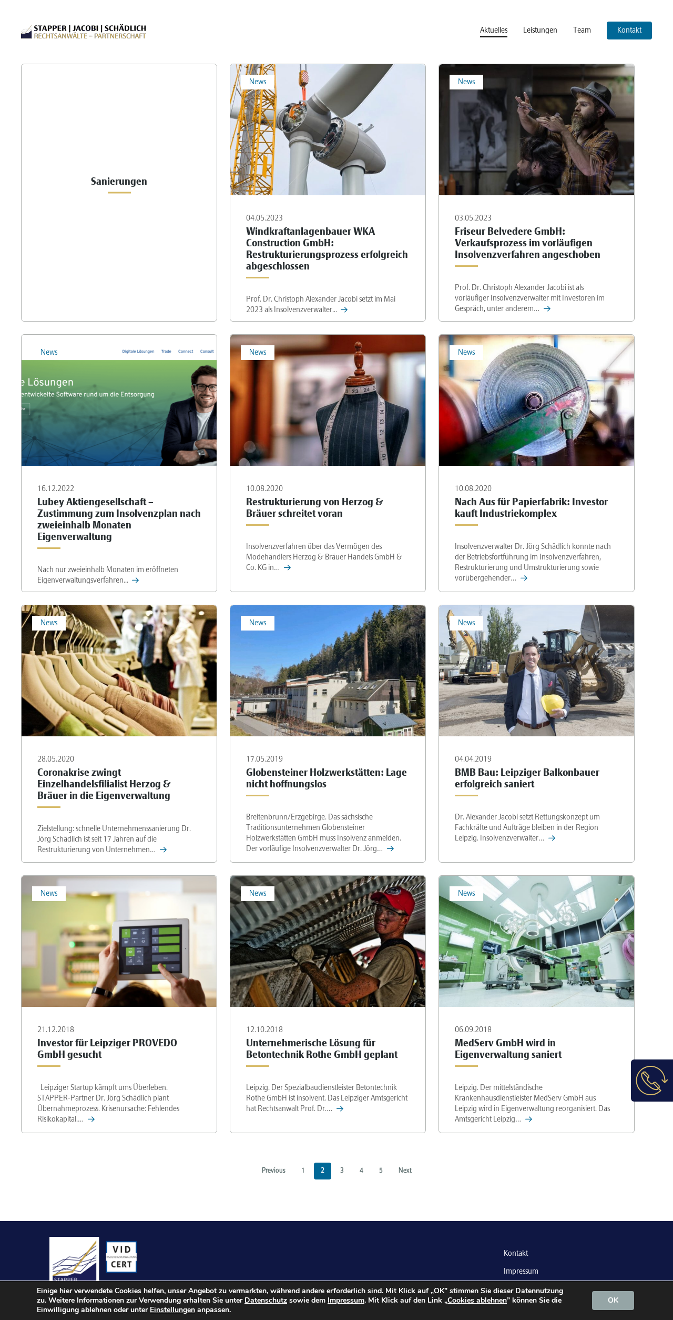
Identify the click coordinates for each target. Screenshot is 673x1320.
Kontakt (516, 1253)
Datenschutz (265, 1300)
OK (613, 1300)
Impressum (521, 1271)
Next (405, 1171)
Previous (273, 1171)
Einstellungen (172, 1310)
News (257, 82)
